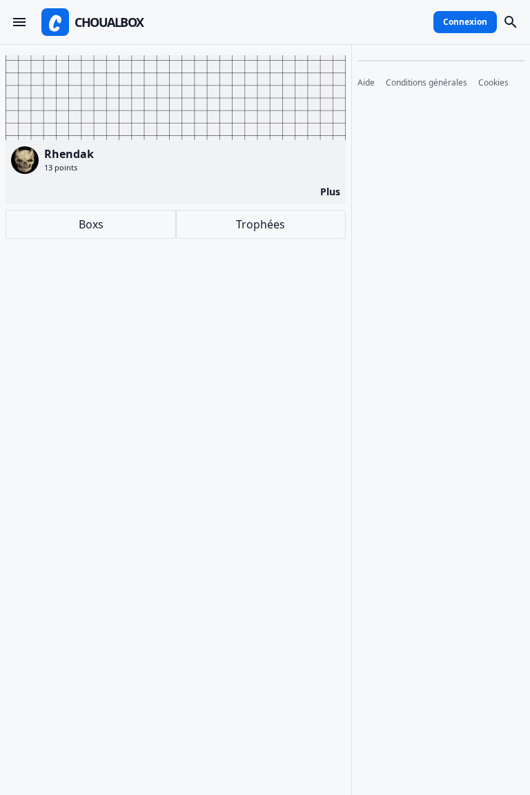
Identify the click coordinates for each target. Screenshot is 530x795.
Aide (366, 82)
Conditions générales (426, 82)
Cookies (493, 82)
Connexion (465, 22)
